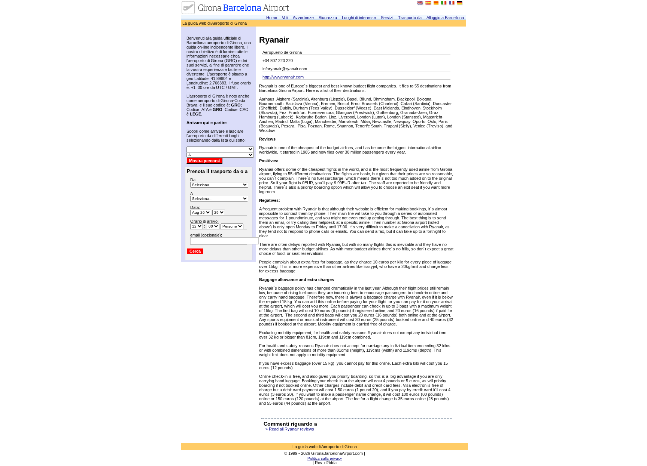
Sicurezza (328, 17)
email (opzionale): (206, 235)
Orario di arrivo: (204, 221)
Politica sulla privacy (324, 458)
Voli (285, 17)
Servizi (387, 17)
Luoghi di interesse (359, 17)
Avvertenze (303, 17)
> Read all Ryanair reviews (289, 429)
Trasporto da (410, 17)
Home (271, 17)
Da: (193, 180)
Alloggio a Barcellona (445, 17)
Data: (195, 207)
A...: (193, 193)
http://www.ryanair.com (283, 77)
